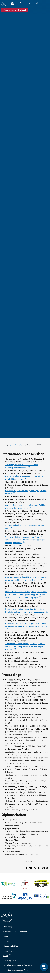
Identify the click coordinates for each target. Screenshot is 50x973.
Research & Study (11, 946)
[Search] (37, 3)
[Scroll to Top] (44, 957)
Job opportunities (10, 941)
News (5, 936)
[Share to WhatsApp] (34, 868)
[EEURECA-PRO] (25, 896)
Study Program (9, 950)
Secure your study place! (14, 10)
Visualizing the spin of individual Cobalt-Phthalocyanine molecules (21, 466)
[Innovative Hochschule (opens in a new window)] (8, 896)
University (7, 926)
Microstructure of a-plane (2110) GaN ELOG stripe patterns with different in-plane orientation (25, 579)
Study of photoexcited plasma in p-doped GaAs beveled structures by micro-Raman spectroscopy (25, 610)
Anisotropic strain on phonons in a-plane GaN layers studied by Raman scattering (26, 506)
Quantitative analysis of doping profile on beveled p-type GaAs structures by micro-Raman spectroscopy (26, 625)
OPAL (5, 955)
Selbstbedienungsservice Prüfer (16, 970)
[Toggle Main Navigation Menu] (45, 3)
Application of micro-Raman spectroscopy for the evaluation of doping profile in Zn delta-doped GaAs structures (26, 646)
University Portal (9, 960)
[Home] (3, 4)
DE (29, 3)
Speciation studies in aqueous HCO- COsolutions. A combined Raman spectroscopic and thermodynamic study (25, 539)
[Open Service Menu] (44, 967)
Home (4, 445)
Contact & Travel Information (15, 931)
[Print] (47, 868)
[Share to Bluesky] (30, 868)
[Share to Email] (43, 868)
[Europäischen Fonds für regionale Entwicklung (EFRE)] (41, 896)
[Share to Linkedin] (39, 868)
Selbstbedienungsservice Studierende (18, 965)
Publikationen (20, 445)
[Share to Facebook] (26, 868)
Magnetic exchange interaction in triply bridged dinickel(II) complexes (24, 477)
